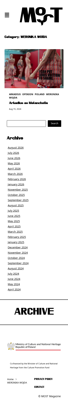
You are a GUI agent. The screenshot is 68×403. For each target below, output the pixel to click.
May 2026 (14, 163)
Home (10, 379)
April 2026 (14, 168)
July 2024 (13, 273)
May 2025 (14, 221)
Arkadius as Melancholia (28, 103)
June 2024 (14, 279)
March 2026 (15, 174)
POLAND (40, 94)
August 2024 (16, 268)
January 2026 (16, 184)
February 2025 (17, 237)
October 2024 (16, 258)
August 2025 (16, 205)
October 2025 (16, 195)
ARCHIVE (34, 312)
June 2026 (14, 158)
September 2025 (18, 200)
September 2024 (18, 263)
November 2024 (18, 252)
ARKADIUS (15, 94)
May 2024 (14, 284)
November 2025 (18, 189)
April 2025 (14, 226)
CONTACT (39, 387)
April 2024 (14, 289)
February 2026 (17, 179)
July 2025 (13, 210)
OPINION (27, 94)
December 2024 (18, 247)
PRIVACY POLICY (43, 379)
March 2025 (15, 231)
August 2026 (16, 147)
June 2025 (14, 216)
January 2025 (16, 242)
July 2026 (13, 153)
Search (54, 123)
